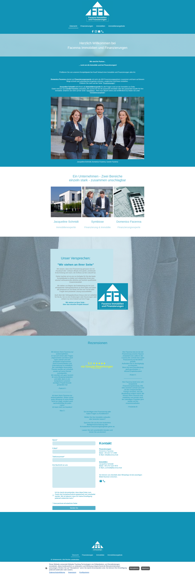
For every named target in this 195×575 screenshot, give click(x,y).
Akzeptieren (134, 568)
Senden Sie (74, 508)
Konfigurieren (84, 572)
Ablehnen (145, 568)
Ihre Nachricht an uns (60, 465)
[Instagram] (96, 31)
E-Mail (55, 448)
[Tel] (102, 31)
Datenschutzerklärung (57, 572)
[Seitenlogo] (97, 11)
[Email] (99, 31)
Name (54, 440)
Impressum (72, 572)
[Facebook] (92, 31)
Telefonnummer (58, 457)
